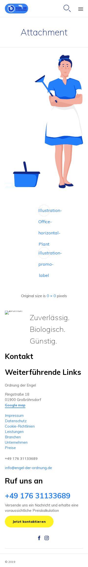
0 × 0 (51, 295)
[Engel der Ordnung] (16, 8)
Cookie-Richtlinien (20, 426)
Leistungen (14, 431)
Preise (10, 447)
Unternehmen (16, 442)
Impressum (14, 415)
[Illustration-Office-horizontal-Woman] (44, 187)
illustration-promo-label (44, 254)
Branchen (13, 437)
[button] (15, 405)
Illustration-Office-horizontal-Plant (44, 212)
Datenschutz (16, 421)
